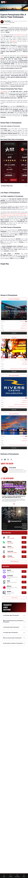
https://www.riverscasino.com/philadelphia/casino (18, 406)
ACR (9, 157)
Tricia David (7, 21)
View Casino (14, 333)
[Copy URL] (2, 459)
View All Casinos (15, 597)
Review (5, 180)
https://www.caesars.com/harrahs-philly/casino (18, 330)
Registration (13, 180)
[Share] (11, 459)
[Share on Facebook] (5, 459)
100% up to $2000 (9, 165)
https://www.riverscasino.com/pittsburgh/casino (18, 444)
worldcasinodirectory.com (19, 34)
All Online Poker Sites (7, 185)
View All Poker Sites (14, 561)
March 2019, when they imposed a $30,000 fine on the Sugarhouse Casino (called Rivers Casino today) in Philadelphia (14, 215)
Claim (24, 537)
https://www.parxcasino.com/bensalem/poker (18, 368)
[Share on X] (8, 459)
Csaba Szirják (11, 22)
